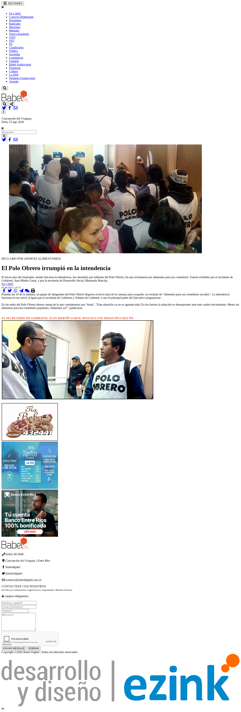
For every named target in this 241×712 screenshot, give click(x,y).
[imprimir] (32, 291)
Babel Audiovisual (20, 64)
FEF (11, 40)
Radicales (15, 23)
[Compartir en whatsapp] (16, 291)
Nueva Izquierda (19, 34)
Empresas (15, 68)
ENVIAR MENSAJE (14, 648)
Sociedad (14, 54)
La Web (13, 74)
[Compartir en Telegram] (22, 291)
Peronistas (15, 20)
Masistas (14, 30)
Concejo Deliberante (21, 17)
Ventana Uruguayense (22, 78)
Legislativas (16, 57)
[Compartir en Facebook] (4, 291)
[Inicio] (15, 100)
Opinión (14, 61)
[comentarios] (28, 291)
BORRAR (34, 648)
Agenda (13, 81)
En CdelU (15, 13)
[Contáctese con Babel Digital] (15, 108)
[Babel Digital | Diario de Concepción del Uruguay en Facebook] (10, 108)
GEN (12, 37)
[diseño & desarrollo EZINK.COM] (120, 705)
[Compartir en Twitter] (10, 291)
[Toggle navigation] (5, 88)
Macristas (14, 27)
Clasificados (16, 47)
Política (13, 51)
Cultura (13, 71)
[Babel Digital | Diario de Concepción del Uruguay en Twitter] (4, 108)
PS (10, 44)
